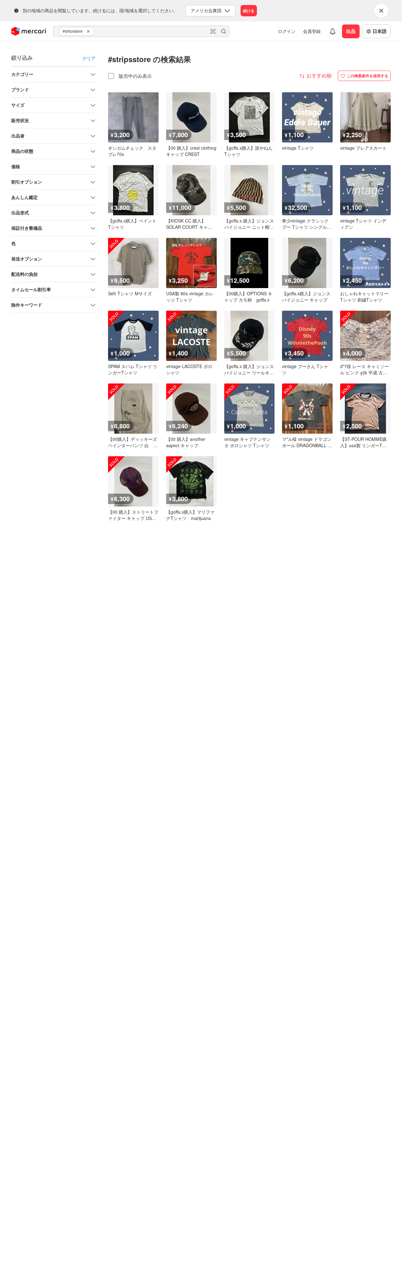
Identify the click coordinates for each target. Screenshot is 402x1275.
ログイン (287, 31)
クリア (88, 58)
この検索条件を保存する (367, 75)
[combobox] (141, 31)
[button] (89, 31)
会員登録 (312, 31)
